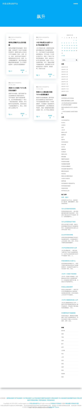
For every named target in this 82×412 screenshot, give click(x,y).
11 (64, 45)
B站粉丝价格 (64, 188)
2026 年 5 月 (64, 74)
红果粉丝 (63, 152)
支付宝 (63, 147)
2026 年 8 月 (64, 67)
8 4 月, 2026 (39, 39)
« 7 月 (63, 55)
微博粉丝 (63, 134)
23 (76, 48)
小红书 (63, 130)
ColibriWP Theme (54, 407)
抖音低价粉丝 (51, 400)
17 (62, 48)
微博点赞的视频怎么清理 (67, 100)
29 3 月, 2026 (12, 84)
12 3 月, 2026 (39, 89)
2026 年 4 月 (64, 76)
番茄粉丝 (63, 149)
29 (74, 50)
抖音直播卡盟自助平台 (67, 169)
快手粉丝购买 (18, 398)
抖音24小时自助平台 (16, 37)
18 (64, 48)
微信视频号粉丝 (71, 398)
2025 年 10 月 (64, 91)
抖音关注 (63, 173)
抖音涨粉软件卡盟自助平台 (68, 183)
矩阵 (62, 334)
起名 (62, 360)
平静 (62, 337)
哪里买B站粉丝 (65, 171)
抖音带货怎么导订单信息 (67, 98)
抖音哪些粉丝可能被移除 (68, 313)
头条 (62, 127)
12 (67, 45)
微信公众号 (64, 132)
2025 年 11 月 (64, 89)
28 (71, 50)
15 (74, 45)
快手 (62, 137)
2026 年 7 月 (64, 69)
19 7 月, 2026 (12, 39)
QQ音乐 (63, 125)
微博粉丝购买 (10, 398)
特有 (62, 370)
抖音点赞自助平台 (10, 3)
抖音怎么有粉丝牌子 (67, 287)
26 (67, 50)
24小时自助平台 (65, 120)
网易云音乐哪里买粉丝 (67, 176)
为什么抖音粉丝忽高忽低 (68, 209)
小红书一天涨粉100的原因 (68, 274)
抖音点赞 (63, 144)
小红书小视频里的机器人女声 (69, 300)
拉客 (62, 367)
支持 (62, 340)
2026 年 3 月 (64, 79)
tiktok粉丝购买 (63, 398)
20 (69, 48)
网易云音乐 (64, 154)
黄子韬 (63, 330)
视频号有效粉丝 (65, 159)
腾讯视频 (63, 156)
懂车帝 (63, 139)
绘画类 (63, 373)
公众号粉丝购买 (36, 398)
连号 (62, 347)
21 (71, 48)
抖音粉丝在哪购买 (65, 166)
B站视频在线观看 (65, 164)
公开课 (63, 350)
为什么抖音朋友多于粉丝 (68, 222)
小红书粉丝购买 (27, 398)
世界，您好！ (65, 197)
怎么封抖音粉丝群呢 (67, 235)
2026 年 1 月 (64, 84)
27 (69, 50)
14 (71, 45)
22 (74, 48)
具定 (62, 363)
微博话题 (63, 181)
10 (62, 45)
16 (76, 45)
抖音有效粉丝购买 (65, 186)
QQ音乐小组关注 (65, 178)
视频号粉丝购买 (45, 398)
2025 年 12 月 (64, 86)
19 (67, 48)
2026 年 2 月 (64, 81)
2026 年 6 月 (64, 72)
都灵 (62, 377)
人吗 (62, 357)
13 (69, 45)
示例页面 (75, 3)
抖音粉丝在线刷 (65, 161)
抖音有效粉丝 (64, 142)
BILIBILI (63, 122)
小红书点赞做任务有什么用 (69, 248)
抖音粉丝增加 (34, 400)
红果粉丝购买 (54, 398)
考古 (62, 353)
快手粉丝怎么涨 (65, 190)
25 (64, 50)
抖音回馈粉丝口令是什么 (68, 261)
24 (62, 50)
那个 (62, 344)
